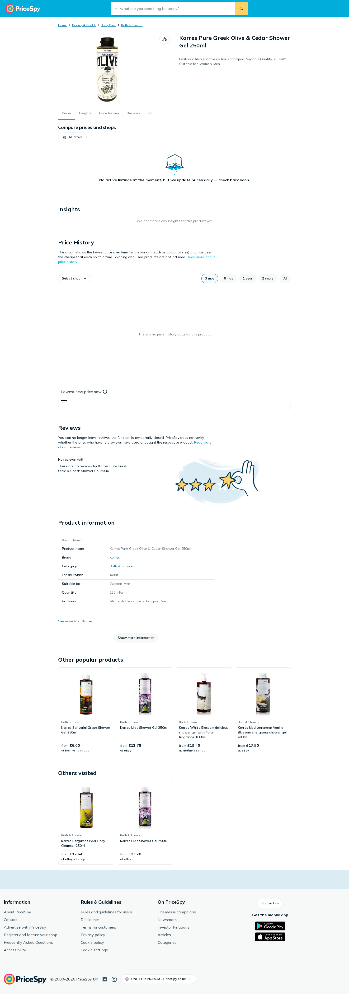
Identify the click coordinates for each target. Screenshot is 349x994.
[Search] (241, 8)
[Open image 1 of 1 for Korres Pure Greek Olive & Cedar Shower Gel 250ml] (108, 69)
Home (62, 25)
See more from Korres (75, 621)
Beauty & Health (84, 25)
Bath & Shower (131, 25)
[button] (72, 137)
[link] (86, 711)
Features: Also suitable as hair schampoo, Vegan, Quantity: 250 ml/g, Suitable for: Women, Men (233, 61)
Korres (115, 557)
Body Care (108, 25)
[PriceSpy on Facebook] (105, 978)
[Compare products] (164, 39)
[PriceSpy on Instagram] (114, 978)
